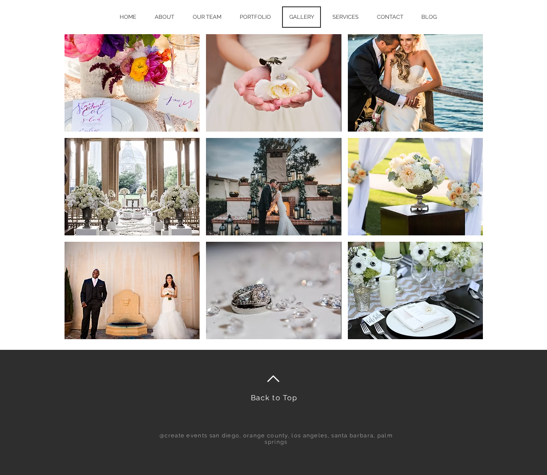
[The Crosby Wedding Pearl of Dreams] (132, 290)
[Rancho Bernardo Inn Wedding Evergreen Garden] (273, 186)
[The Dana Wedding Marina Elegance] (415, 290)
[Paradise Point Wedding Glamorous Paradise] (415, 83)
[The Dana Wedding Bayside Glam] (415, 186)
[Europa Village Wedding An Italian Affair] (273, 83)
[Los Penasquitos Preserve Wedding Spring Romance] (132, 83)
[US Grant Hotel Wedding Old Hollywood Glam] (273, 290)
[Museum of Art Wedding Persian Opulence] (132, 186)
